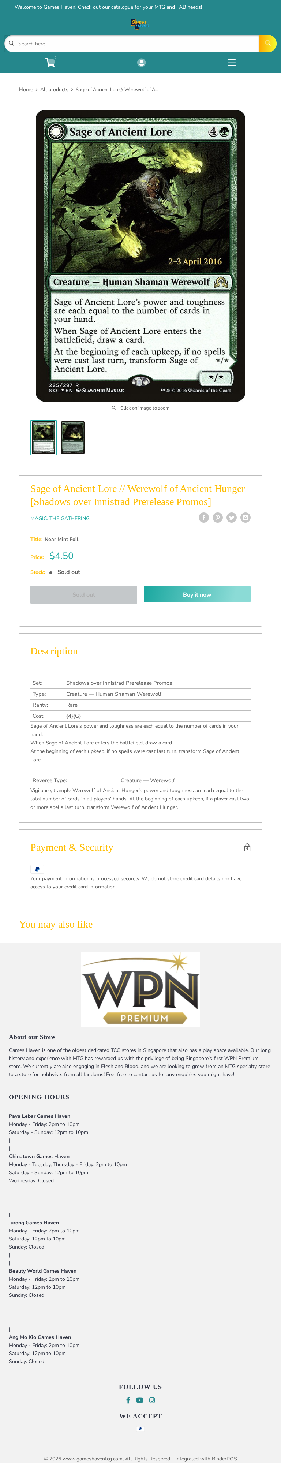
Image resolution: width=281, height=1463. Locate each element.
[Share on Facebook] (204, 517)
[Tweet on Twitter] (231, 517)
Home (26, 89)
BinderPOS (224, 1458)
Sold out (83, 595)
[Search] (268, 43)
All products (54, 89)
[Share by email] (245, 517)
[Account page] (141, 63)
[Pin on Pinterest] (218, 517)
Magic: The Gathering (60, 518)
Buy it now (197, 595)
